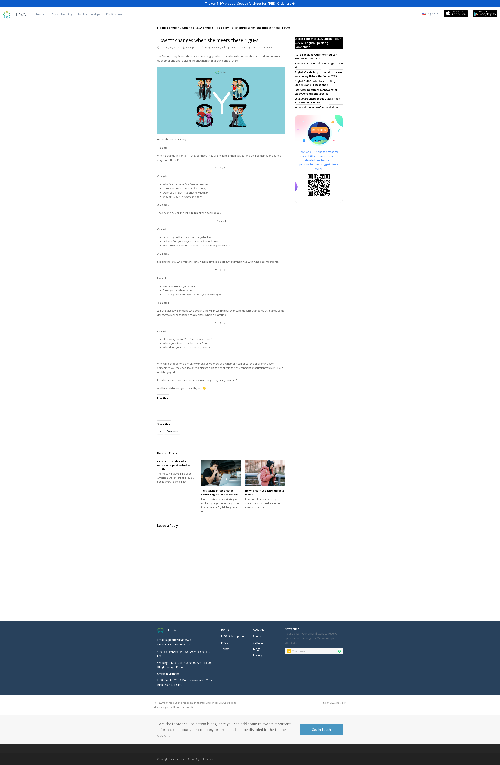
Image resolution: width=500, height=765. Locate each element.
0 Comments (265, 47)
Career (257, 636)
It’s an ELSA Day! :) (333, 702)
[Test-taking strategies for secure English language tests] (221, 473)
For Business (114, 14)
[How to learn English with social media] (265, 473)
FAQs (224, 642)
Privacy (257, 655)
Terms (225, 649)
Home (161, 27)
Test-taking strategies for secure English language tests (219, 492)
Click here (284, 3)
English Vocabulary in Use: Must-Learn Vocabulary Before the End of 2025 (318, 74)
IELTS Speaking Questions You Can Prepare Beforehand (316, 56)
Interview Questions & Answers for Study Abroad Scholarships (316, 92)
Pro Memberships (89, 14)
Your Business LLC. (179, 759)
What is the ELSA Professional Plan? (316, 107)
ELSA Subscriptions (233, 636)
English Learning (61, 14)
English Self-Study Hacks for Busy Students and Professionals (315, 83)
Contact (258, 642)
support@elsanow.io (178, 640)
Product (41, 14)
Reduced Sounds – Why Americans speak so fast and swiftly (174, 465)
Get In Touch (321, 730)
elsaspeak (192, 47)
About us (258, 629)
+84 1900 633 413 (179, 644)
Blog (208, 47)
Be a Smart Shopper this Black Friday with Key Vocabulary (317, 100)
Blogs (256, 649)
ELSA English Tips (208, 27)
